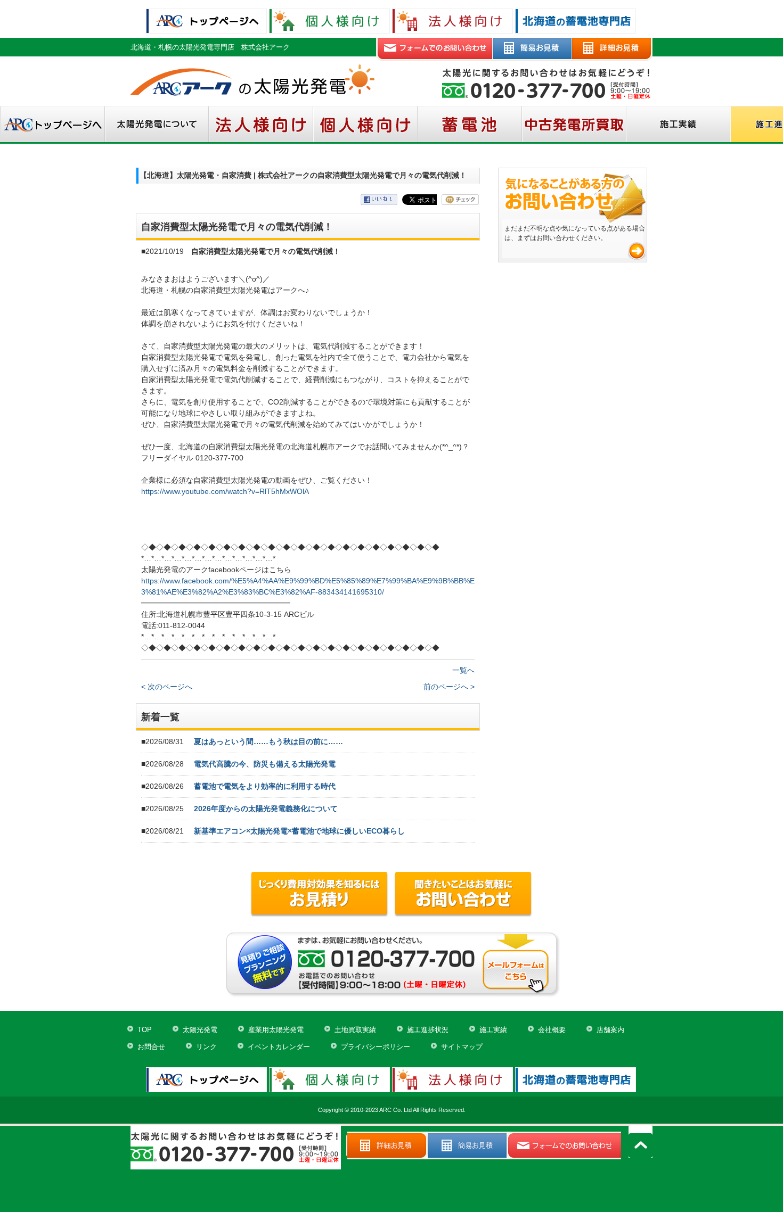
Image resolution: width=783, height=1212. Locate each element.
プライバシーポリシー (375, 1047)
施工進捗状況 (427, 1030)
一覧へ (463, 670)
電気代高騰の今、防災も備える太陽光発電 (265, 764)
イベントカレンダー (279, 1047)
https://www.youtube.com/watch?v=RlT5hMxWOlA (225, 491)
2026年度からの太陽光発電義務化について (266, 808)
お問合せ (151, 1047)
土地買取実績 (355, 1030)
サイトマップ (462, 1047)
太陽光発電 (200, 1030)
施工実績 (493, 1030)
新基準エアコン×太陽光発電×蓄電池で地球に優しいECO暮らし (299, 831)
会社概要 (552, 1030)
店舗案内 (610, 1030)
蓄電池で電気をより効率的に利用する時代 (265, 786)
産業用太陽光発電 (276, 1030)
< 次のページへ (166, 686)
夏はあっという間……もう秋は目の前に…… (268, 741)
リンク (206, 1047)
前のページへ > (449, 686)
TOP (144, 1030)
